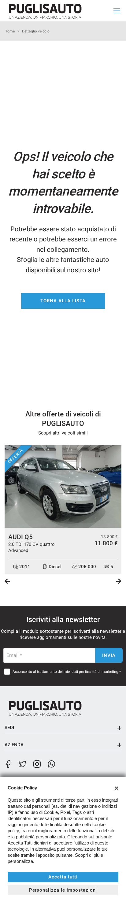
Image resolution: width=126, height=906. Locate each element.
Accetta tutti (62, 877)
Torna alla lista (62, 301)
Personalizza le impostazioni (63, 890)
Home (10, 31)
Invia (109, 655)
